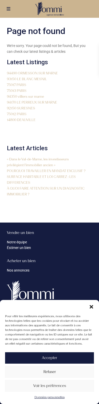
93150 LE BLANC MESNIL (27, 79)
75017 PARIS (16, 85)
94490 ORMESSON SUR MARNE (32, 73)
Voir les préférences (49, 385)
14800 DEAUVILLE (21, 120)
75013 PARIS (16, 91)
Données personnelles (50, 397)
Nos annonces (18, 270)
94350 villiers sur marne (25, 96)
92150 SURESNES (21, 108)
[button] (91, 306)
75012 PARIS (16, 114)
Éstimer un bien (19, 248)
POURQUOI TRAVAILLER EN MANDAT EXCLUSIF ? (46, 171)
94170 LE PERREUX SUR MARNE (32, 102)
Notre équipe (17, 242)
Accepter (49, 358)
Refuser (49, 371)
